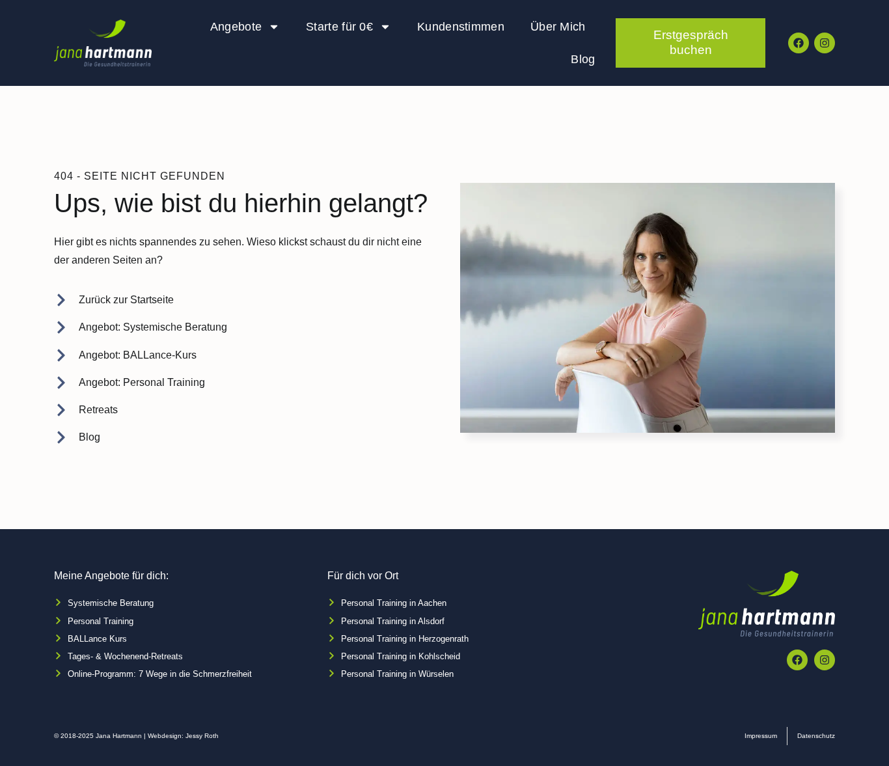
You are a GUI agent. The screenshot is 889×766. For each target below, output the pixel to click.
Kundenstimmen (460, 26)
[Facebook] (798, 43)
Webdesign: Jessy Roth (183, 735)
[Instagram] (824, 43)
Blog (583, 59)
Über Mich (558, 26)
